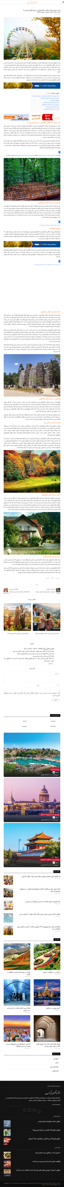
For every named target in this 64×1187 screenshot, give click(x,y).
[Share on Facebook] (29, 584)
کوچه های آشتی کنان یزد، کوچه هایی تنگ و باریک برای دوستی (48, 1045)
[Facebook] (39, 1112)
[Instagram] (29, 1112)
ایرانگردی (57, 578)
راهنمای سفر (54, 1067)
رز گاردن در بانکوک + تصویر (51, 972)
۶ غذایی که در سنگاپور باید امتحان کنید (47, 1153)
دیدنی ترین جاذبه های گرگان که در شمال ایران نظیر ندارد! (47, 264)
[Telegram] (24, 1112)
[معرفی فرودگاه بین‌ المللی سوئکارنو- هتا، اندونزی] (7, 1141)
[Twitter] (34, 1112)
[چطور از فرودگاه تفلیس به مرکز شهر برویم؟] (7, 1132)
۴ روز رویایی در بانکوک (53, 1008)
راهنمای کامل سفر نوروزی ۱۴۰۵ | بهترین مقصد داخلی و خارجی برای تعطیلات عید (38, 928)
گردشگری (55, 1071)
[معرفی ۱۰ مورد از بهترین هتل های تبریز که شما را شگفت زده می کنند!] (7, 1172)
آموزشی (55, 1059)
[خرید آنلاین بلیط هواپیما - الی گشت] (32, 117)
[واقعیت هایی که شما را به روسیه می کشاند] (7, 1163)
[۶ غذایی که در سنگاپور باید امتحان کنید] (7, 1155)
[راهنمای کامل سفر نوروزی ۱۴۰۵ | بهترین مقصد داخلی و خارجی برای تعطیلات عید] (17, 617)
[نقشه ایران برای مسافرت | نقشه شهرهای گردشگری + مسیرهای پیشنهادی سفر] (46, 617)
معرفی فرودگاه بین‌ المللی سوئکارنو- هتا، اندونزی (44, 1139)
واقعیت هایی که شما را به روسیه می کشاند (46, 1161)
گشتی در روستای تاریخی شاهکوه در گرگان (18, 973)
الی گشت (48, 1185)
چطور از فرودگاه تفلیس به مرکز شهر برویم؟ (46, 1130)
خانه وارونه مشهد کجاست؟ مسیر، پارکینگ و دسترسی (42, 902)
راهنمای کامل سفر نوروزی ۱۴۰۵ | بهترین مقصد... (17, 633)
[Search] (1, 2)
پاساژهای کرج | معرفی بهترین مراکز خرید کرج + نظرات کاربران (41, 876)
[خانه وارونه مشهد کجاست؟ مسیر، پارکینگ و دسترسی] (8, 905)
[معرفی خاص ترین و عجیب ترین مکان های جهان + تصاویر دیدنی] (8, 918)
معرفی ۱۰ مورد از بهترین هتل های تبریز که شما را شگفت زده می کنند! (38, 1170)
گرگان (52, 578)
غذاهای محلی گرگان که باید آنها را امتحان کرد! (49, 225)
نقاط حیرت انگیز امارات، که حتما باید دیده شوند (18, 1009)
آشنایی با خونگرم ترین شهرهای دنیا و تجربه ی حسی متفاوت (18, 1045)
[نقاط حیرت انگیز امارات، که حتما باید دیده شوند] (17, 992)
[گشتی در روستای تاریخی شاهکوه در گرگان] (17, 956)
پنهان (48, 93)
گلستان (47, 578)
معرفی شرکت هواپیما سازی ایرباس (49, 1121)
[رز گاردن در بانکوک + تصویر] (47, 956)
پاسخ (51, 663)
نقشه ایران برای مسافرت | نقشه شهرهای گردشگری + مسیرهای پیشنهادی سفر (40, 890)
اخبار (56, 1063)
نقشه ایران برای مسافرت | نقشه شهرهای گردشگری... (46, 633)
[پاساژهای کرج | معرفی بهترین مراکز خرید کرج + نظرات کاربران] (8, 880)
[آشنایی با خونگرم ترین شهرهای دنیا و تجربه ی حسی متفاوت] (17, 1028)
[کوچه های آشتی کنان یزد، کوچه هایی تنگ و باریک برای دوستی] (47, 1028)
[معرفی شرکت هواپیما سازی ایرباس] (7, 1123)
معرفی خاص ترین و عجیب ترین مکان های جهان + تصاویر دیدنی (39, 914)
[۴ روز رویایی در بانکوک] (47, 992)
